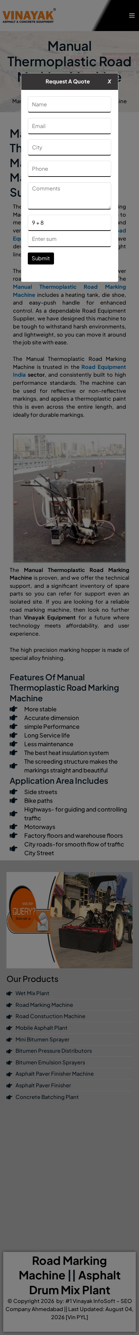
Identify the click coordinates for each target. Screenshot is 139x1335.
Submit (41, 258)
